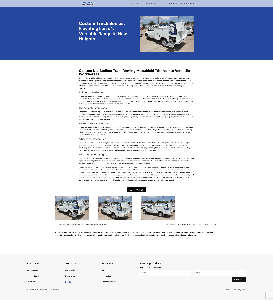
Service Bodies (168, 4)
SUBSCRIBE (238, 279)
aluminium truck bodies (64, 232)
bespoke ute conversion (83, 232)
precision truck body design (86, 235)
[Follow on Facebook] (65, 282)
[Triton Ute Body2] (115, 220)
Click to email (70, 276)
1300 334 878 (70, 270)
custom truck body (129, 232)
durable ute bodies (181, 232)
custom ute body (145, 232)
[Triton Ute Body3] (158, 220)
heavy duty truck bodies (64, 235)
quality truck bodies (105, 235)
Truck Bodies (186, 4)
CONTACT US (136, 189)
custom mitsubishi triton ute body (107, 232)
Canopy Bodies (150, 4)
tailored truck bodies (150, 235)
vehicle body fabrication (186, 235)
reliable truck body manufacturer (128, 235)
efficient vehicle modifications (201, 232)
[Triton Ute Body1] (72, 220)
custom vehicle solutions (162, 232)
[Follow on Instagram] (69, 282)
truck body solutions (168, 235)
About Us (134, 4)
